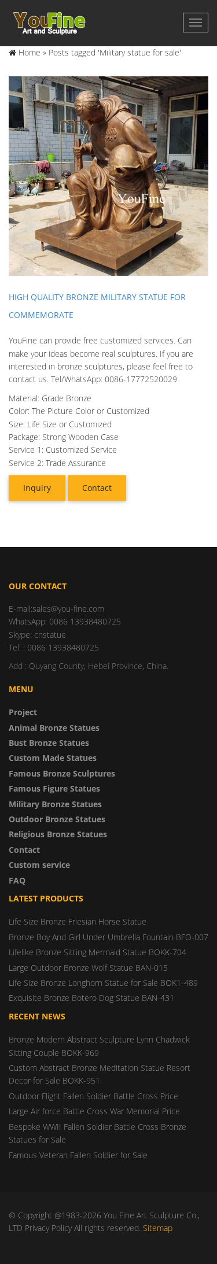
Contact (97, 487)
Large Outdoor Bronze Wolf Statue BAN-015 (88, 967)
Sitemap (157, 1227)
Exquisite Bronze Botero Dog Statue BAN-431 (91, 997)
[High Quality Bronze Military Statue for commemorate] (108, 175)
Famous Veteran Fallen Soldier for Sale (78, 1155)
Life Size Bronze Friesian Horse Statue (77, 921)
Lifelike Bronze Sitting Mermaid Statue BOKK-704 (97, 952)
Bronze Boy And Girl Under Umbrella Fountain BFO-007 (108, 937)
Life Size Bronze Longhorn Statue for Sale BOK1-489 (103, 982)
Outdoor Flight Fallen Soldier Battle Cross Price (93, 1096)
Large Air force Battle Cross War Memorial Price (94, 1111)
